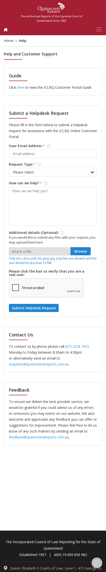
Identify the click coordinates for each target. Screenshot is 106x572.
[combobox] (53, 172)
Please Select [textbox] (23, 172)
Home (9, 40)
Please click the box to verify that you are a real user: (46, 273)
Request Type (28, 165)
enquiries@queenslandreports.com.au (39, 364)
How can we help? (31, 183)
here (20, 87)
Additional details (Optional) (40, 233)
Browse (80, 251)
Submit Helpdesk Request (34, 307)
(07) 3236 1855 (77, 346)
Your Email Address (33, 146)
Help (96, 562)
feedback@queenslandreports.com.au (39, 437)
